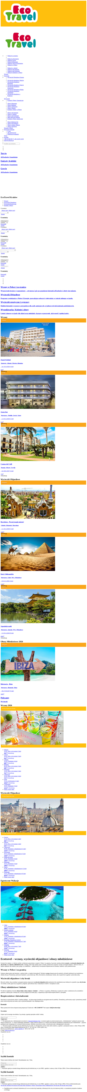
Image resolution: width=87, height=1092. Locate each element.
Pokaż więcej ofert (9, 789)
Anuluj (2, 225)
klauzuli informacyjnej (34, 1021)
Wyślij (2, 1066)
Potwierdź (3, 224)
